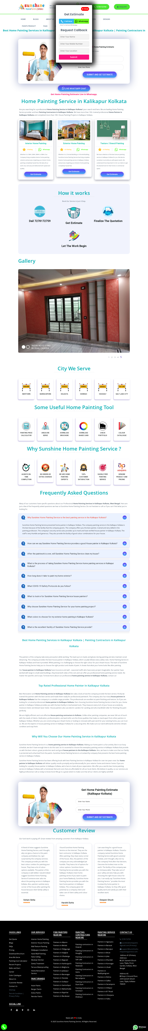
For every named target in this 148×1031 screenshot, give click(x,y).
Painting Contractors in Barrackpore (84, 974)
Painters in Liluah (104, 965)
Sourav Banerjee (107, 886)
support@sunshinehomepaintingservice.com (129, 948)
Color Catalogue (15, 973)
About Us (50, 19)
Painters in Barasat (105, 943)
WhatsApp (83, 21)
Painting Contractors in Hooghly (84, 949)
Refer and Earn (14, 966)
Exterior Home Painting (74, 143)
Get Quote (13, 937)
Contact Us (13, 984)
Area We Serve (14, 955)
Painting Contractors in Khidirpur (84, 993)
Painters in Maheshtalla (62, 986)
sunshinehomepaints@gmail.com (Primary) (129, 941)
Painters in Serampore (106, 982)
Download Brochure (16, 951)
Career (11, 969)
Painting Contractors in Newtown (84, 962)
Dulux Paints (36, 990)
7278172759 (100, 7)
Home (23, 19)
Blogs (36, 19)
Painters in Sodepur (60, 979)
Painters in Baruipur (105, 947)
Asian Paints (35, 983)
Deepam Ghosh (30, 900)
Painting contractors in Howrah (84, 943)
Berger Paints (36, 987)
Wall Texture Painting (39, 944)
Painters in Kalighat (60, 950)
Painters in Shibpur (105, 985)
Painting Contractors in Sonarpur (84, 987)
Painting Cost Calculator (18, 959)
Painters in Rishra (104, 975)
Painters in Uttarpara (106, 993)
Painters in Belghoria (61, 965)
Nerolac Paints (36, 994)
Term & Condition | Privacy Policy (16, 992)
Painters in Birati (104, 950)
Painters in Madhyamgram (103, 969)
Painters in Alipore (60, 940)
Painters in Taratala (60, 976)
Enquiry (123, 7)
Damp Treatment (37, 961)
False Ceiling (35, 954)
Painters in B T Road (105, 989)
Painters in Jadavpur (61, 968)
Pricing (11, 948)
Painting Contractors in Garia (84, 968)
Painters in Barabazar (61, 994)
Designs (106, 19)
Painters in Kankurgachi (62, 961)
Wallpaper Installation (39, 948)
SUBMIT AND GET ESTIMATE (100, 74)
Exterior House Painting (40, 940)
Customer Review (15, 980)
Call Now (67, 21)
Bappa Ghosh (68, 880)
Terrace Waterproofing (39, 965)
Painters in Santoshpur (62, 983)
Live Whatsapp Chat (75, 88)
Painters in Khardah (105, 957)
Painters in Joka (103, 954)
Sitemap (12, 987)
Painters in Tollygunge (61, 947)
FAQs (45, 26)
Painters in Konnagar (106, 961)
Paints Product (29, 26)
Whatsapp (46, 149)
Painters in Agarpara (105, 939)
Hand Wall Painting (38, 951)
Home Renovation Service (38, 969)
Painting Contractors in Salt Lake (84, 955)
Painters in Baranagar (61, 972)
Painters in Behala (60, 943)
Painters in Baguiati (60, 957)
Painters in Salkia (104, 978)
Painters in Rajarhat (60, 990)
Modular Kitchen (37, 957)
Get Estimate (35, 174)
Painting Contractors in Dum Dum (84, 980)
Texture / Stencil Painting (112, 143)
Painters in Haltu (104, 996)
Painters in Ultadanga (61, 954)
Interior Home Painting (35, 143)
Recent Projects (15, 962)
